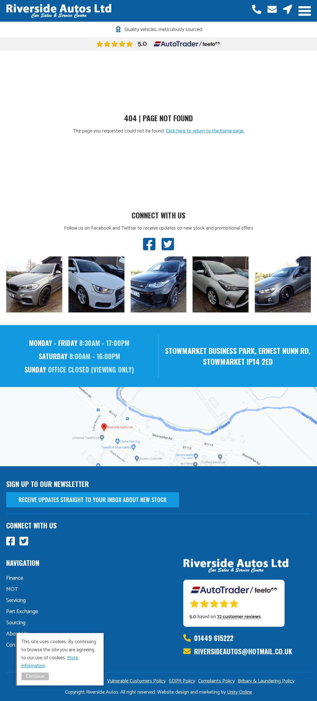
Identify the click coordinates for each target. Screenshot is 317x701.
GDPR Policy (182, 681)
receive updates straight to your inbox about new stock (93, 500)
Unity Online (239, 692)
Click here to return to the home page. (205, 131)
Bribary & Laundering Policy (266, 681)
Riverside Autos (58, 11)
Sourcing (15, 623)
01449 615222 (256, 9)
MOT (12, 589)
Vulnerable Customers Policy (136, 681)
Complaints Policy (216, 681)
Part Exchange (22, 612)
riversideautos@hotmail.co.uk (272, 9)
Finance (14, 578)
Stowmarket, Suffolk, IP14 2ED (287, 9)
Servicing (16, 600)
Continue (35, 676)
